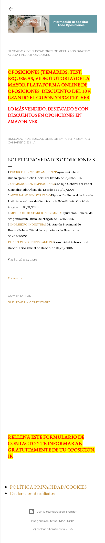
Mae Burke (66, 521)
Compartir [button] (15, 278)
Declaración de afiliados (32, 493)
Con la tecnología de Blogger (56, 511)
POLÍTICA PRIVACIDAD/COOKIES (48, 487)
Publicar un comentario (29, 302)
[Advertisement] (52, 369)
